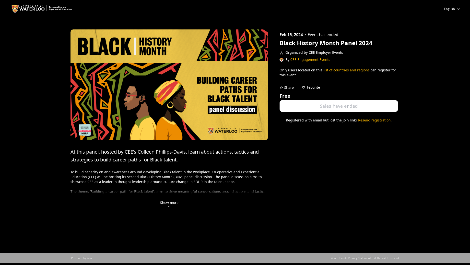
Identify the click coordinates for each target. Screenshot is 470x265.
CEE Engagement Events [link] (310, 59)
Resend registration (374, 120)
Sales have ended (339, 106)
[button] (311, 87)
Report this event (388, 258)
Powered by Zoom (82, 258)
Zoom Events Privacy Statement (351, 258)
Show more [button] (169, 202)
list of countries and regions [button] (346, 70)
